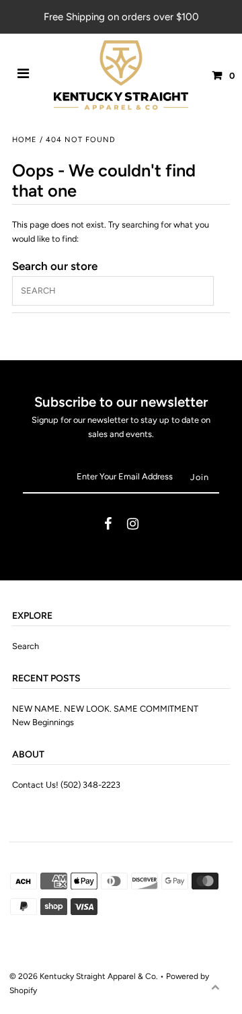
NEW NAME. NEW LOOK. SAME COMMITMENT (105, 709)
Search (25, 646)
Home (24, 139)
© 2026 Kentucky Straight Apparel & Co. (83, 976)
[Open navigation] (23, 75)
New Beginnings (43, 722)
